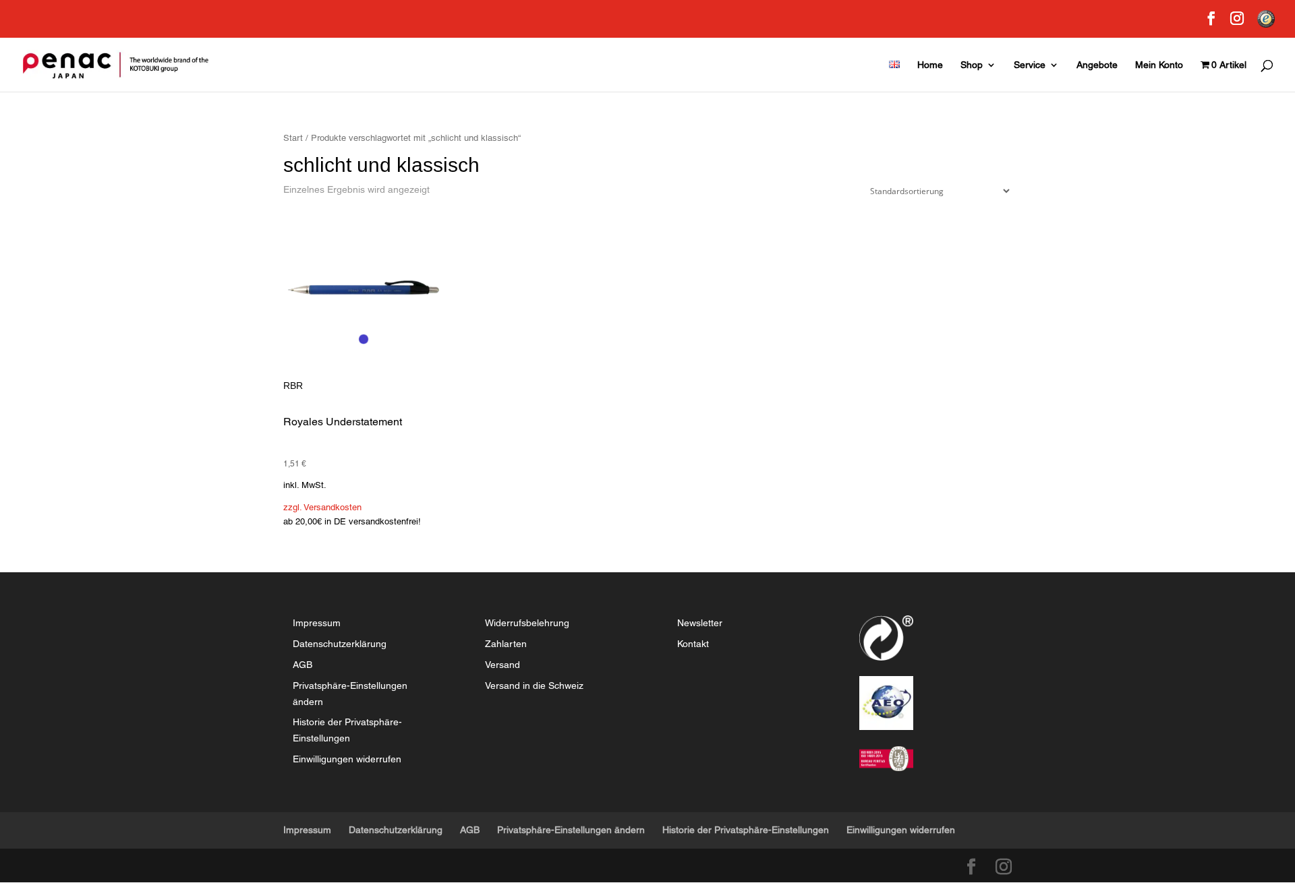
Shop (971, 65)
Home (930, 65)
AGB (302, 664)
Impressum (317, 622)
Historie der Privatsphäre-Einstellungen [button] (745, 829)
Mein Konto (1159, 65)
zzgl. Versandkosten (322, 507)
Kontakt (693, 643)
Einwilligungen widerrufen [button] (347, 759)
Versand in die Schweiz (534, 685)
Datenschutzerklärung (339, 643)
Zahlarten (506, 643)
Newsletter (699, 622)
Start (293, 138)
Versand (502, 664)
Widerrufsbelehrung (527, 622)
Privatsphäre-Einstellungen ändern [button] (571, 829)
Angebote (1097, 65)
